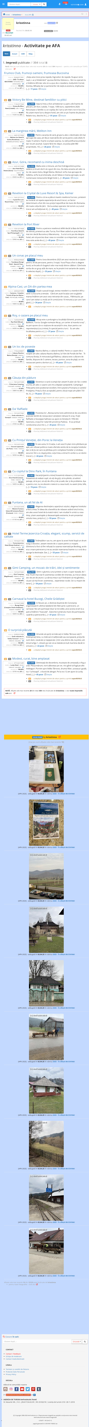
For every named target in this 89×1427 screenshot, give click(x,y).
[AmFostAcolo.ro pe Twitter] (28, 1388)
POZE (37, 737)
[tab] (6, 53)
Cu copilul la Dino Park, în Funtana (34, 471)
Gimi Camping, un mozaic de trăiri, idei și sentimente (45, 568)
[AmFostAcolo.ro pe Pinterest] (33, 1388)
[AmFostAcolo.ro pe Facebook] (17, 1388)
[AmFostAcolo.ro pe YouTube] (22, 1388)
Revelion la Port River (26, 224)
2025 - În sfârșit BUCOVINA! (64, 794)
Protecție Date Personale (15, 1372)
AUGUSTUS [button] (51, 23)
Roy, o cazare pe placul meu (30, 315)
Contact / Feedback (13, 1354)
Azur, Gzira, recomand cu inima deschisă (38, 162)
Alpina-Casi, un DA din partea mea (30, 286)
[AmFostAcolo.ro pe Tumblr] (39, 1388)
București (9, 33)
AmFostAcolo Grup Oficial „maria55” (18, 1395)
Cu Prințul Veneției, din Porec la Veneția (37, 440)
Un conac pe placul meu (27, 255)
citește (43, 89)
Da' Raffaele (19, 409)
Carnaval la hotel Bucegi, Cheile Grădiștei (38, 599)
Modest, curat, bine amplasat (30, 658)
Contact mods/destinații (15, 1359)
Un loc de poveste (23, 346)
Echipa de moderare (14, 1356)
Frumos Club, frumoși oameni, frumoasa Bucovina (36, 73)
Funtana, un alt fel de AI (27, 502)
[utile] (59, 4)
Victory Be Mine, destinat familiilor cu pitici (39, 99)
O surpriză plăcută (20, 630)
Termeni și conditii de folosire (17, 1369)
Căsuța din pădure (24, 378)
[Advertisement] (46, 716)
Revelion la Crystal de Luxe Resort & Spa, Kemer (42, 193)
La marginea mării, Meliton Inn (32, 131)
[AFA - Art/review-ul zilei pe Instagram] (6, 1388)
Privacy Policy (11, 1374)
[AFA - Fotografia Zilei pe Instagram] (11, 1388)
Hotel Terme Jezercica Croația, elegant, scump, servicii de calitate (44, 534)
